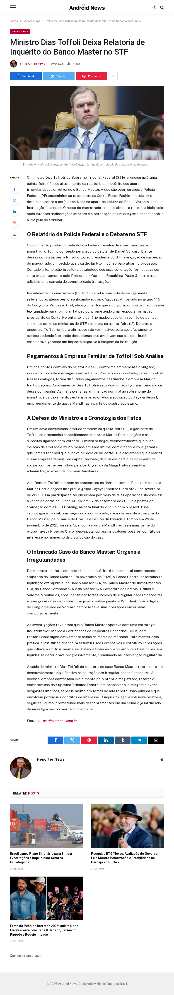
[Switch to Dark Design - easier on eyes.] (154, 7)
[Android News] (87, 7)
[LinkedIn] (14, 211)
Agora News (20, 31)
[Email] (14, 234)
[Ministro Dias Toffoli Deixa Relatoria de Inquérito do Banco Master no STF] (87, 123)
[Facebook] (14, 189)
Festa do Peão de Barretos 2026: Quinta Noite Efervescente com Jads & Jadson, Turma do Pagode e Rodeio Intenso (44, 930)
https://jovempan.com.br (57, 721)
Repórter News (34, 63)
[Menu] (13, 7)
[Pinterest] (14, 222)
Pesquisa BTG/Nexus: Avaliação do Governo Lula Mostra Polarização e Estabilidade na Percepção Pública (124, 858)
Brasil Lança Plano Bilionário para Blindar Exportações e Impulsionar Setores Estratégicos (41, 858)
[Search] (161, 7)
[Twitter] (14, 200)
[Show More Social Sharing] (113, 76)
